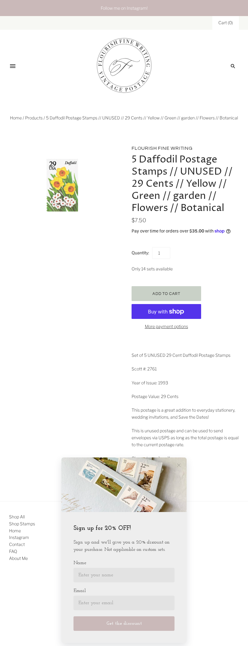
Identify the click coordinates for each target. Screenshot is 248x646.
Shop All (17, 516)
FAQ (13, 551)
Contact (17, 544)
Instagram (19, 537)
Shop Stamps (22, 523)
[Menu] (12, 66)
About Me (18, 558)
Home (16, 117)
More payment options (166, 326)
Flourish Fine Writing (162, 148)
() (225, 22)
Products (34, 117)
